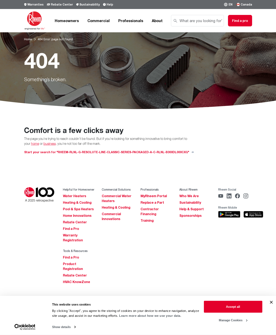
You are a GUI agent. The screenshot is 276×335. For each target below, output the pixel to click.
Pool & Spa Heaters (78, 209)
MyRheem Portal (154, 196)
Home (28, 39)
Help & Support (191, 209)
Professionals (130, 20)
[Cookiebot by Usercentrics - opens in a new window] (25, 327)
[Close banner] (271, 302)
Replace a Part (152, 202)
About (157, 20)
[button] (228, 4)
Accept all (233, 306)
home (35, 143)
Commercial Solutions (116, 189)
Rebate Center (62, 4)
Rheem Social (227, 189)
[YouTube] (220, 195)
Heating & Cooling (77, 202)
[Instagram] (245, 195)
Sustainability (89, 4)
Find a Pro (71, 229)
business (50, 143)
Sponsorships (190, 216)
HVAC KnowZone (76, 282)
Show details (61, 327)
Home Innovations (77, 216)
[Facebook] (237, 195)
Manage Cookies (230, 320)
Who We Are (189, 196)
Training (147, 220)
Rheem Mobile (227, 207)
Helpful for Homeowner (78, 189)
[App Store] (253, 214)
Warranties (35, 4)
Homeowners (67, 20)
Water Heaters (74, 196)
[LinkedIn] (229, 195)
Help (110, 4)
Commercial (98, 20)
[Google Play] (229, 214)
